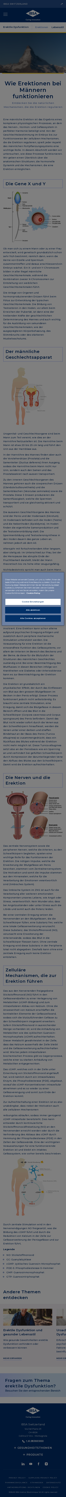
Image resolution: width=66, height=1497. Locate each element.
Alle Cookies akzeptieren (33, 618)
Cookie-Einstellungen (33, 602)
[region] (33, 599)
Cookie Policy (33, 593)
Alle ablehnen (33, 610)
